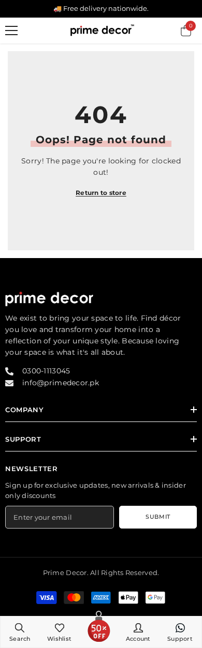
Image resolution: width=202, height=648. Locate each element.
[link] (20, 631)
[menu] (11, 30)
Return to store (101, 193)
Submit (158, 516)
